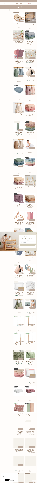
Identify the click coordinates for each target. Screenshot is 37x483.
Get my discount (28, 244)
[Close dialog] (36, 233)
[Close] (16, 473)
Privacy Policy (7, 477)
